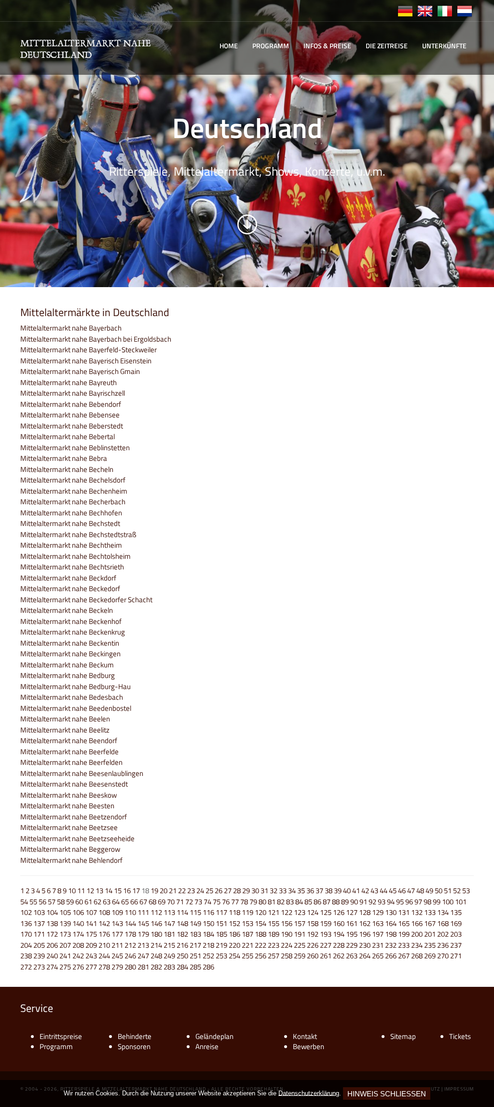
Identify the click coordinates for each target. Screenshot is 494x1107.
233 (404, 945)
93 (381, 901)
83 (290, 901)
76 (226, 901)
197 (378, 934)
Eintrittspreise (61, 1036)
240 (52, 955)
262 (338, 955)
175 (91, 934)
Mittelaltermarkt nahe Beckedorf (70, 588)
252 (208, 955)
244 (104, 955)
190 (286, 934)
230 (364, 945)
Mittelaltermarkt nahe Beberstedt (71, 425)
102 (26, 912)
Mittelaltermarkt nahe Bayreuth (68, 382)
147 (169, 923)
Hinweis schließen (386, 1094)
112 (156, 912)
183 (195, 934)
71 (180, 901)
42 (365, 890)
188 (260, 934)
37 (319, 890)
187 (247, 934)
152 (234, 923)
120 (260, 912)
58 (61, 901)
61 (88, 901)
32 (273, 890)
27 (228, 890)
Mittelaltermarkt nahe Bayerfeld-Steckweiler (88, 349)
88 (336, 901)
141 (91, 923)
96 (409, 901)
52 (457, 890)
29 (246, 890)
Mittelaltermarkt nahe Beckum (67, 664)
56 (42, 901)
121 (273, 912)
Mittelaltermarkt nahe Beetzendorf (73, 816)
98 (427, 901)
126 (338, 912)
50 (438, 890)
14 (108, 890)
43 (374, 890)
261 (325, 955)
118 (234, 912)
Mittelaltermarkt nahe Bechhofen (71, 512)
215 (169, 945)
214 (156, 945)
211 (117, 945)
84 (299, 901)
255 (247, 955)
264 (364, 955)
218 (208, 945)
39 (338, 890)
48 (420, 890)
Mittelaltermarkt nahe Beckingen (70, 653)
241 (65, 955)
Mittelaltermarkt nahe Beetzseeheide (77, 838)
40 (347, 890)
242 (78, 955)
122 (286, 912)
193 (325, 934)
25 (209, 890)
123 (299, 912)
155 (273, 923)
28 (237, 890)
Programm (270, 46)
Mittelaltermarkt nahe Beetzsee (69, 827)
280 (130, 966)
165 (404, 923)
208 (78, 945)
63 (106, 901)
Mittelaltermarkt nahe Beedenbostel (75, 708)
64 (116, 901)
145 (143, 923)
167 (430, 923)
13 (99, 890)
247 (143, 955)
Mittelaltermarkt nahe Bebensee (70, 414)
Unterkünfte (444, 46)
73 (198, 901)
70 (171, 901)
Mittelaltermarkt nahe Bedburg (67, 675)
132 (417, 912)
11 (81, 890)
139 (65, 923)
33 (283, 890)
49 (429, 890)
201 (430, 934)
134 (443, 912)
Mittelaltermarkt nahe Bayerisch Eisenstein (85, 360)
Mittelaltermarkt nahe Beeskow (68, 795)
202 (443, 934)
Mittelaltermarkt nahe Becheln (66, 469)
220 (234, 945)
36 (310, 890)
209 (91, 945)
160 (338, 923)
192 (312, 934)
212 (130, 945)
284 (182, 966)
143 (117, 923)
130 (391, 912)
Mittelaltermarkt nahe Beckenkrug (72, 631)
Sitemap (403, 1036)
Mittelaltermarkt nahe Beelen (65, 718)
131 (404, 912)
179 (143, 934)
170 (26, 934)
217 (195, 945)
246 (130, 955)
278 (104, 966)
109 (117, 912)
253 (221, 955)
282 (156, 966)
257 (273, 955)
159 (325, 923)
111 (143, 912)
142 (104, 923)
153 (247, 923)
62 (97, 901)
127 (351, 912)
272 (26, 966)
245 (117, 955)
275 (65, 966)
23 (191, 890)
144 (130, 923)
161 (351, 923)
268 (417, 955)
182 (182, 934)
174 (78, 934)
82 (281, 901)
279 (117, 966)
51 (448, 890)
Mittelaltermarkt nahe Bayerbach (71, 327)
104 (52, 912)
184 (208, 934)
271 (456, 955)
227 (325, 945)
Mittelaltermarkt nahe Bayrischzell (72, 393)
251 (195, 955)
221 (247, 945)
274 (52, 966)
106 (78, 912)
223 (273, 945)
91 (363, 901)
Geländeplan (214, 1036)
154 (260, 923)
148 (182, 923)
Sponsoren (134, 1046)
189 (273, 934)
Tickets (460, 1036)
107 (91, 912)
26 (218, 890)
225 (299, 945)
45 (393, 890)
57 (51, 901)
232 (391, 945)
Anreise (207, 1046)
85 (308, 901)
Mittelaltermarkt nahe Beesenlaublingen (81, 773)
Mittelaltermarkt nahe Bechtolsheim (75, 556)
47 (411, 890)
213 (143, 945)
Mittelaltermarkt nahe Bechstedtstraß (78, 534)
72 (189, 901)
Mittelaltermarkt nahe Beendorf (68, 740)
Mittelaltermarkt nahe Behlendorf (71, 860)
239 (39, 955)
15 (118, 890)
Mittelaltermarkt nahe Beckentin (69, 643)
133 (430, 912)
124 (312, 912)
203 (456, 934)
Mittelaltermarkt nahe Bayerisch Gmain (80, 371)
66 (134, 901)
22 (182, 890)
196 (364, 934)
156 (286, 923)
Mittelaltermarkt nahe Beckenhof (71, 621)
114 (182, 912)
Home (229, 46)
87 (326, 901)
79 (253, 901)
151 (221, 923)
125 (325, 912)
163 (378, 923)
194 (338, 934)
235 (430, 945)
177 (117, 934)
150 (208, 923)
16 (127, 890)
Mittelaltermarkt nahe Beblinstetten (75, 447)
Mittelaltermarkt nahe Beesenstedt (74, 783)
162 (364, 923)
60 (79, 901)
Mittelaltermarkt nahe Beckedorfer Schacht (86, 599)
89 (345, 901)
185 (221, 934)
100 (447, 901)
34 (292, 890)
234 (417, 945)
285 (195, 966)
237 (456, 945)
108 (104, 912)
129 (378, 912)
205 (39, 945)
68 (152, 901)
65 (125, 901)
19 (154, 890)
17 (136, 890)
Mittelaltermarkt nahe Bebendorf (70, 404)
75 (216, 901)
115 (195, 912)
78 (244, 901)
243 (91, 955)
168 (443, 923)
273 (39, 966)
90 (354, 901)
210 (104, 945)
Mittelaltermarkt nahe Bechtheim (71, 545)
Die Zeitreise (387, 46)
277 (91, 966)
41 (356, 890)
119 (247, 912)
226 (312, 945)
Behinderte (134, 1036)
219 (221, 945)
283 (169, 966)
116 (208, 912)
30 (255, 890)
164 (391, 923)
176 (104, 934)
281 (143, 966)
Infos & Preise (327, 46)
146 (156, 923)
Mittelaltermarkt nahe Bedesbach (71, 697)
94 (391, 901)
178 (130, 934)
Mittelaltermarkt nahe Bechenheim (73, 491)
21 (173, 890)
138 (52, 923)
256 (260, 955)
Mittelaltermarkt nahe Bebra (63, 458)
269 (430, 955)
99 (436, 901)
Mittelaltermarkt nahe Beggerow (70, 849)
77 (235, 901)
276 (78, 966)
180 (156, 934)
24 (200, 890)
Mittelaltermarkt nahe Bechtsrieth (72, 566)
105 (65, 912)
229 (351, 945)
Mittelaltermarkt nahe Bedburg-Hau (75, 686)
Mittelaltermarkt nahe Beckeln (66, 610)
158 (312, 923)
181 (169, 934)
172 (52, 934)
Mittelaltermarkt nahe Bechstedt (70, 523)
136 (26, 923)
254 (234, 955)
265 (378, 955)
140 (78, 923)
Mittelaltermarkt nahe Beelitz (65, 729)
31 (264, 890)
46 (402, 890)
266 (391, 955)
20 (163, 890)
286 (208, 966)
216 (182, 945)
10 (72, 890)
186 (234, 934)
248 (156, 955)
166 (417, 923)
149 (195, 923)
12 (90, 890)
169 (456, 923)
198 (391, 934)
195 (351, 934)
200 (417, 934)
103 (39, 912)
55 (33, 901)
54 (24, 901)
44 (383, 890)
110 (130, 912)
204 (26, 945)
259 (299, 955)
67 (143, 901)
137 (39, 923)
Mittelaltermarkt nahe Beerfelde (69, 751)
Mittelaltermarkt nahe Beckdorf (68, 577)
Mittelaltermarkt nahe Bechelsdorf (72, 479)
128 (364, 912)
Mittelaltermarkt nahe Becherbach (72, 501)
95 (400, 901)
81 (271, 901)
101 (461, 901)
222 (260, 945)
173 (65, 934)
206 (52, 945)
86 (317, 901)
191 (299, 934)
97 (418, 901)
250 (182, 955)
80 (262, 901)
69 (161, 901)
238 (26, 955)
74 (207, 901)
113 (169, 912)
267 (404, 955)
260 (312, 955)
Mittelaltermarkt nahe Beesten (67, 805)
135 (456, 912)
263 (351, 955)
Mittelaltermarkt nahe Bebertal (67, 436)
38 (328, 890)
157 (299, 923)
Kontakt (305, 1036)
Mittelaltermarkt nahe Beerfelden (71, 762)
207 (65, 945)
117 (221, 912)
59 (70, 901)
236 (443, 945)
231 (378, 945)
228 (338, 945)
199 (404, 934)
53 (466, 890)
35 (301, 890)
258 (286, 955)
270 (443, 955)
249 (169, 955)
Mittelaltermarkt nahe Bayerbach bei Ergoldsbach (95, 339)
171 (39, 934)
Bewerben (308, 1046)
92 (372, 901)
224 (286, 945)
